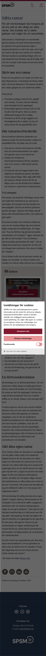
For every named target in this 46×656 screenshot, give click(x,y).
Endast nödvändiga (23, 338)
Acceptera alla (23, 331)
